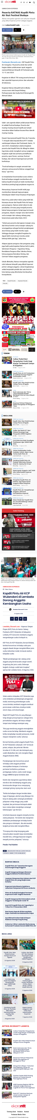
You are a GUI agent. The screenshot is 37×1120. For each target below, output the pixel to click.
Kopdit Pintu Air (11, 281)
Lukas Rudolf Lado (13, 25)
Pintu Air (5, 283)
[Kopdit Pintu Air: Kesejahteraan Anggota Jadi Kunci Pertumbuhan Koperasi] (7, 491)
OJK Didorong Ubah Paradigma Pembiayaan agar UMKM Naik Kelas (23, 442)
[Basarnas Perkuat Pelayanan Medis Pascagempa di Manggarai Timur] (7, 404)
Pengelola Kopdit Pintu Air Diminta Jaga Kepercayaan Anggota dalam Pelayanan (22, 481)
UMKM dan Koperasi (10, 8)
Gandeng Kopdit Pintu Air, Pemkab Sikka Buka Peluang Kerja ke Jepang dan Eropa (22, 462)
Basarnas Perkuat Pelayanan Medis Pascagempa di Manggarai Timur (24, 404)
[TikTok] (26, 2)
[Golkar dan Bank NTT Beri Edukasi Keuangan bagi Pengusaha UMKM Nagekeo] (7, 431)
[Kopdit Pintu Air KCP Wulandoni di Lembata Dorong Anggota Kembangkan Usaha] (7, 374)
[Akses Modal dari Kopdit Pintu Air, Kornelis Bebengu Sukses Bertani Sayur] (7, 501)
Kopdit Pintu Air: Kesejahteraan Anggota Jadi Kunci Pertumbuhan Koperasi (23, 491)
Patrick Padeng (16, 398)
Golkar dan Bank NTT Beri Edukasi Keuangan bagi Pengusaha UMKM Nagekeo (22, 432)
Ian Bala (15, 367)
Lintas (14, 390)
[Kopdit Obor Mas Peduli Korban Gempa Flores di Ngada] (7, 384)
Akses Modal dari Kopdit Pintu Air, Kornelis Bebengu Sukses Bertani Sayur (23, 501)
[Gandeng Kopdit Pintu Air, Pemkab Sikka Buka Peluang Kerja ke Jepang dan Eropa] (7, 462)
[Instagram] (24, 2)
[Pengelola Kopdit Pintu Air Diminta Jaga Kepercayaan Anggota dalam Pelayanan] (7, 481)
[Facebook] (21, 2)
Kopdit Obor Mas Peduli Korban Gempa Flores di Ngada (23, 383)
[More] (24, 30)
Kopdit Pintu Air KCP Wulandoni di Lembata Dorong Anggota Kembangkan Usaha (23, 374)
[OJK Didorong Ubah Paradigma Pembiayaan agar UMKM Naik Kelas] (7, 442)
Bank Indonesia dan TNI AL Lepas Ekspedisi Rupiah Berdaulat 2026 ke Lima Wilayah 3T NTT (23, 394)
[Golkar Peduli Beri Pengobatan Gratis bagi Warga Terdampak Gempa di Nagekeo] (7, 360)
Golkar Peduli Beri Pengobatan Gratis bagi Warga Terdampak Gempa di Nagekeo (23, 362)
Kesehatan (15, 356)
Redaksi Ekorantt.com (18, 378)
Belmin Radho (16, 386)
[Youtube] (29, 2)
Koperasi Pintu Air (22, 281)
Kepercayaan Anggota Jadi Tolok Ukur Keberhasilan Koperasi (24, 471)
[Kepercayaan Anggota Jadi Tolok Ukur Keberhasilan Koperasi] (7, 472)
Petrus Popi (15, 445)
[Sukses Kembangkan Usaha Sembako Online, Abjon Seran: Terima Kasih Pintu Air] (7, 452)
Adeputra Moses (16, 408)
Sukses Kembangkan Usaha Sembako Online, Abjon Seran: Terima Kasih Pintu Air (23, 452)
